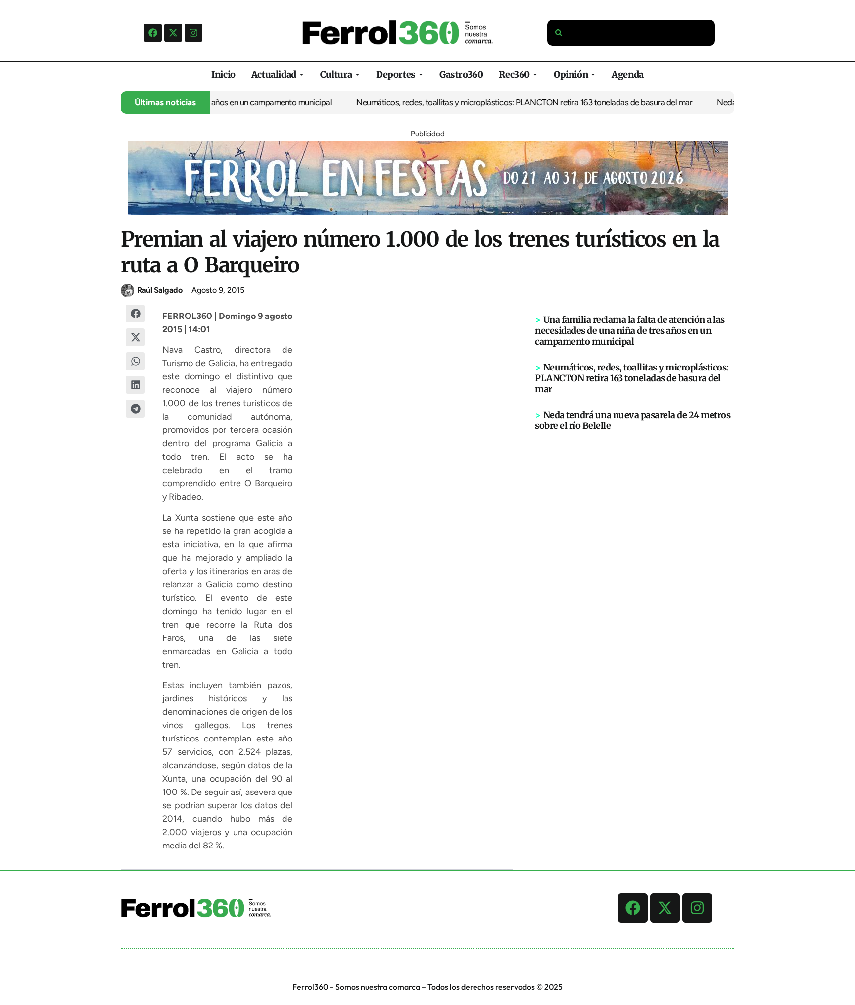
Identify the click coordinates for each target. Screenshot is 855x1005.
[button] (135, 313)
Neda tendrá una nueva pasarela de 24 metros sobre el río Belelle (632, 420)
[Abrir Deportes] (421, 74)
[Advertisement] (635, 585)
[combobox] (631, 33)
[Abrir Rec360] (535, 74)
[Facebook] (153, 33)
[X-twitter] (173, 33)
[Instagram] (193, 33)
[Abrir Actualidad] (301, 74)
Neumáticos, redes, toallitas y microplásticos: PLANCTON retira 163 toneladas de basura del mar (493, 102)
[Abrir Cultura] (357, 74)
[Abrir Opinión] (593, 74)
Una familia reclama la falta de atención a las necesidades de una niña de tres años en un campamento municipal (630, 330)
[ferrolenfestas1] (428, 212)
